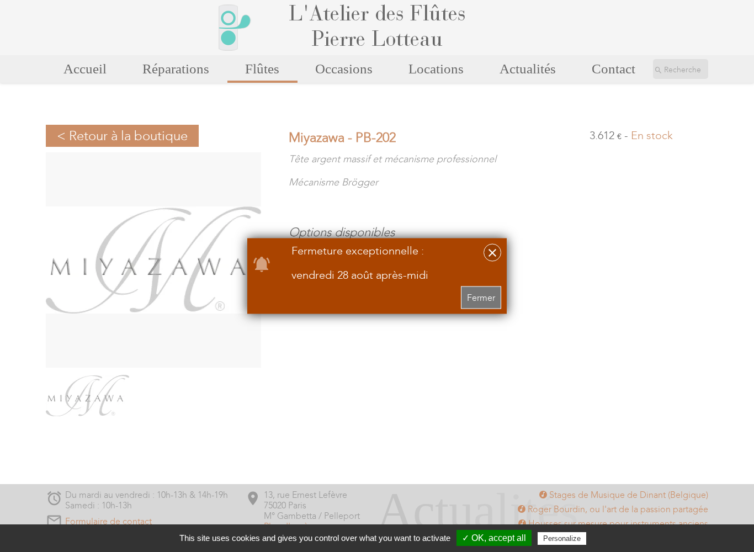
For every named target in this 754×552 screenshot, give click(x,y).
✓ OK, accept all (494, 538)
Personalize (562, 538)
